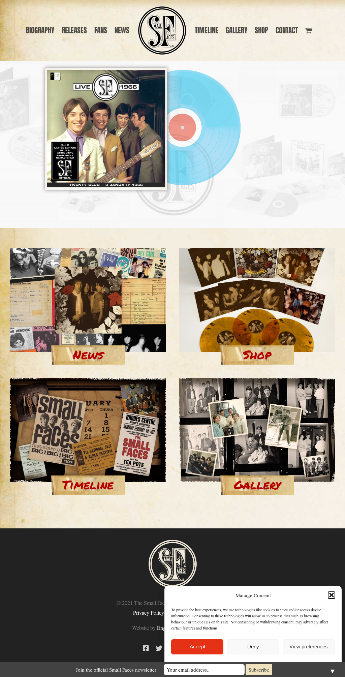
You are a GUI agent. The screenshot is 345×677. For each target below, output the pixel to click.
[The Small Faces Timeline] (88, 381)
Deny (253, 646)
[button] (331, 595)
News (88, 354)
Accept (197, 646)
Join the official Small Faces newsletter (116, 669)
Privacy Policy (148, 612)
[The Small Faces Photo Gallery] (257, 381)
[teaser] (88, 251)
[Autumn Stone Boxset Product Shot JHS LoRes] (257, 251)
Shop (257, 354)
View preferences (308, 646)
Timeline (88, 484)
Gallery (257, 484)
